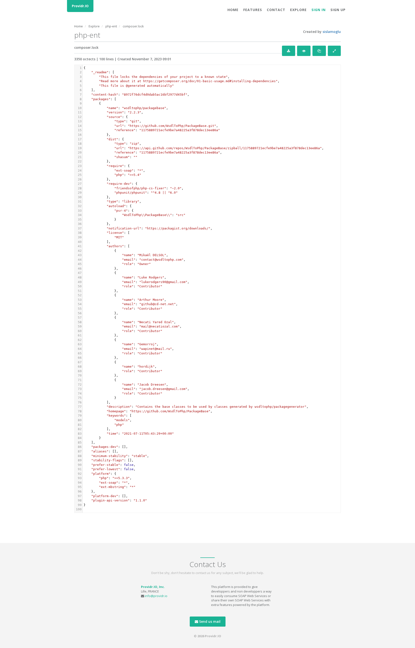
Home (232, 9)
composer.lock (133, 26)
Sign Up (338, 9)
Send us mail (209, 621)
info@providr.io (156, 596)
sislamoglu (332, 31)
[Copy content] (319, 51)
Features (252, 9)
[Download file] (288, 51)
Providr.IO (80, 6)
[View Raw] (304, 51)
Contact (276, 9)
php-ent (111, 26)
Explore (298, 9)
